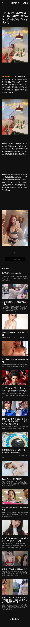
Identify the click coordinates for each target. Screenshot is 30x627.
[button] (2, 3)
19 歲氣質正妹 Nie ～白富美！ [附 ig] (15, 333)
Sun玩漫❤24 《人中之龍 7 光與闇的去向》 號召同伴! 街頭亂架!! (14, 389)
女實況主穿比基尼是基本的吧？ (14, 569)
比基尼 (14, 253)
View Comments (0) (15, 259)
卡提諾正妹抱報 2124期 (11, 273)
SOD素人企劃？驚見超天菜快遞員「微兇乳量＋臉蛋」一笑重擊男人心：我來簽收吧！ (14, 421)
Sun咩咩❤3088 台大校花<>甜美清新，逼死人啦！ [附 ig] (15, 539)
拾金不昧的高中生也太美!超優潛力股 (15, 508)
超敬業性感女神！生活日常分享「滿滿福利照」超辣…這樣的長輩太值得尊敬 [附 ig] (14, 599)
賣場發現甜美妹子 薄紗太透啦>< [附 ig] (15, 303)
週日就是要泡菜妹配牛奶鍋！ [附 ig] (15, 360)
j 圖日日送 (15, 3)
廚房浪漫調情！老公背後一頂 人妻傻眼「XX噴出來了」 (14, 451)
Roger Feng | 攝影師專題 (12, 479)
